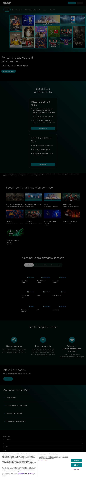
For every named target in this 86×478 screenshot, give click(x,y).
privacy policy (31, 473)
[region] (43, 465)
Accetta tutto (76, 460)
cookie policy (21, 473)
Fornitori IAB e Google (43, 460)
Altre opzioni (76, 469)
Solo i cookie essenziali (76, 465)
